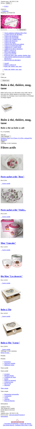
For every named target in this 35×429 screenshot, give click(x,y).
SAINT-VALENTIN (10, 53)
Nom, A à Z (10, 138)
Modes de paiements (10, 380)
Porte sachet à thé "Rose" (12, 177)
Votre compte (4, 388)
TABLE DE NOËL (10, 42)
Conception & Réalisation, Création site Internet (17, 423)
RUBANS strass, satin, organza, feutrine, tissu (17, 55)
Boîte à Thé (6, 309)
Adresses (6, 399)
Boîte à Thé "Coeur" (10, 343)
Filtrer (2, 141)
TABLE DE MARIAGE (11, 36)
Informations (4, 416)
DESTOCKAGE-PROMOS (12, 60)
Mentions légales (9, 375)
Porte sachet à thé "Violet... (13, 210)
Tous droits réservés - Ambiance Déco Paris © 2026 (17, 425)
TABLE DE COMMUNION (12, 39)
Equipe (6, 379)
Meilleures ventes (9, 365)
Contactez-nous (8, 382)
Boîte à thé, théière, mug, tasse (13, 69)
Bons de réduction (9, 400)
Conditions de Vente (10, 377)
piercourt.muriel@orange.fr (17, 415)
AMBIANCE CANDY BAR (12, 47)
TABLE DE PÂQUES (10, 41)
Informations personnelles (11, 394)
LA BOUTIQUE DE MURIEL (13, 34)
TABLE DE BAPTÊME (11, 37)
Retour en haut (5, 352)
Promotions (7, 361)
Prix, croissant (5, 136)
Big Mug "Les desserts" (12, 276)
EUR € (6, 6)
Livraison (7, 374)
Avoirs (6, 397)
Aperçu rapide (5, 183)
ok (2, 74)
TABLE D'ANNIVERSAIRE (13, 45)
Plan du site (7, 383)
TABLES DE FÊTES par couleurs (14, 44)
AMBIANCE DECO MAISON (13, 49)
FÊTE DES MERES (10, 52)
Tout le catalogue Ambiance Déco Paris (15, 33)
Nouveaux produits (9, 363)
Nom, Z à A (17, 138)
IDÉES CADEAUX (10, 50)
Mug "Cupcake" (8, 243)
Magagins (7, 385)
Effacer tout (5, 80)
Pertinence (4, 138)
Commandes (7, 396)
